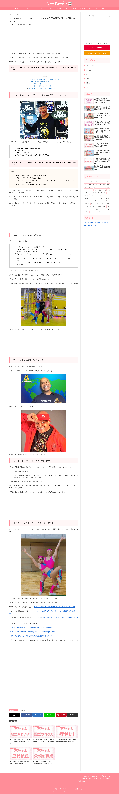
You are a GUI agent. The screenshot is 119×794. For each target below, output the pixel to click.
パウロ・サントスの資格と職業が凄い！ (41, 81)
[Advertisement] (43, 39)
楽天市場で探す (97, 47)
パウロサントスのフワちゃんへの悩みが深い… (40, 86)
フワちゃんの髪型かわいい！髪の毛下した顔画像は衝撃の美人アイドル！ (32, 636)
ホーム (40, 789)
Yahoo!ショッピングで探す (97, 53)
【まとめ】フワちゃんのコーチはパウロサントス (41, 88)
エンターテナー (14, 710)
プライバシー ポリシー (94, 778)
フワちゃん (23, 710)
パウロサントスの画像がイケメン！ (37, 84)
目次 (41, 76)
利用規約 (105, 778)
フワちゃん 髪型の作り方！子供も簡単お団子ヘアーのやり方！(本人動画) (32, 632)
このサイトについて (48, 789)
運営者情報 (58, 789)
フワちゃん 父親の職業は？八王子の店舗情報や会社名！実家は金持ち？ (31, 627)
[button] (72, 715)
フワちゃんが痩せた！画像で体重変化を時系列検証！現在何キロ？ (54, 607)
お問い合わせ (78, 789)
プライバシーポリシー (68, 789)
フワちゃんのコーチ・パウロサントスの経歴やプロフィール (44, 79)
